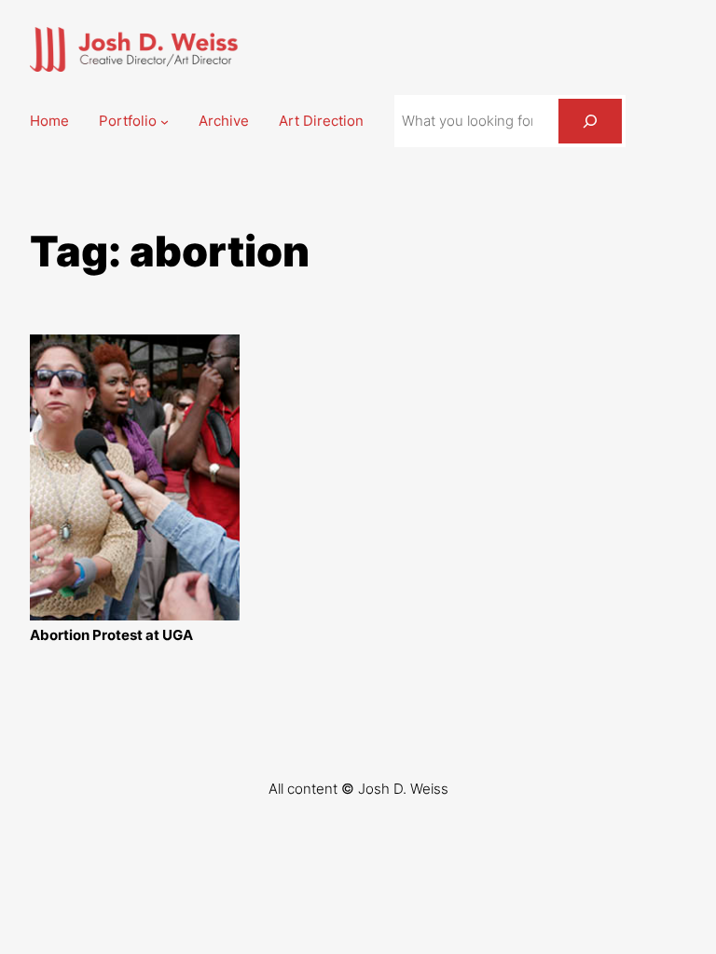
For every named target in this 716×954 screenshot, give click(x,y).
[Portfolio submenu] (164, 121)
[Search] (590, 121)
